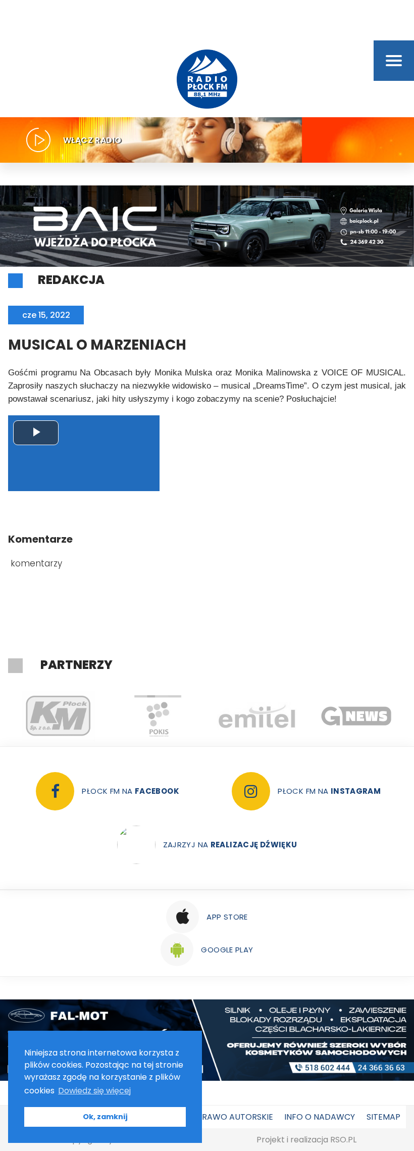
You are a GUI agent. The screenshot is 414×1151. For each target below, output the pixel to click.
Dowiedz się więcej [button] (94, 1090)
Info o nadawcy (319, 1117)
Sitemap (383, 1117)
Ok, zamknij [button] (105, 1117)
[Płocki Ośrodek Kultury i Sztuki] (157, 716)
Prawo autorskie (235, 1117)
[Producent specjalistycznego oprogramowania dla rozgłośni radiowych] (356, 716)
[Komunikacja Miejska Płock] (58, 716)
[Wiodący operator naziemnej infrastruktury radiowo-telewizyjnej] (256, 716)
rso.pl (343, 1139)
